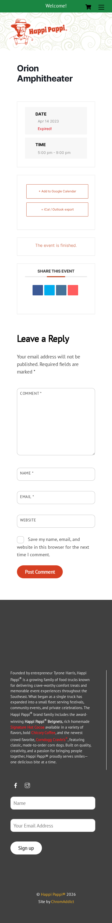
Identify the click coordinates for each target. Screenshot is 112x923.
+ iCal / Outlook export (57, 209)
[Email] (73, 290)
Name (27, 473)
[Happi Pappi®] (38, 45)
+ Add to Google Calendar (57, 191)
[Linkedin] (61, 290)
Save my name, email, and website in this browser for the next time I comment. (53, 546)
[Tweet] (49, 290)
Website (28, 519)
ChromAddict (62, 901)
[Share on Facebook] (38, 290)
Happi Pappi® (53, 894)
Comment (31, 393)
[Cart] (88, 7)
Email (27, 496)
